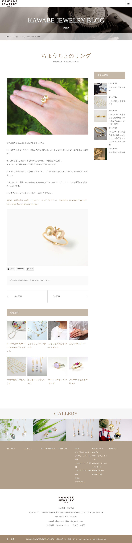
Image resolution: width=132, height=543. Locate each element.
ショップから (79, 482)
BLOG (77, 448)
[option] (16, 430)
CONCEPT (27, 448)
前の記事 (18, 296)
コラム (77, 478)
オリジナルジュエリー (71, 62)
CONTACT (113, 448)
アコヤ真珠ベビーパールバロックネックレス (16, 347)
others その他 (97, 474)
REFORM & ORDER (48, 448)
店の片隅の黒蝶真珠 (117, 152)
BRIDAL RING (63, 448)
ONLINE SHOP (97, 448)
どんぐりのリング (77, 343)
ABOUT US (11, 448)
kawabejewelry (23, 280)
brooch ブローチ (98, 470)
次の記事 (56, 296)
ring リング (96, 452)
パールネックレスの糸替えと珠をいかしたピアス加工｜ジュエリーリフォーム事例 (117, 138)
